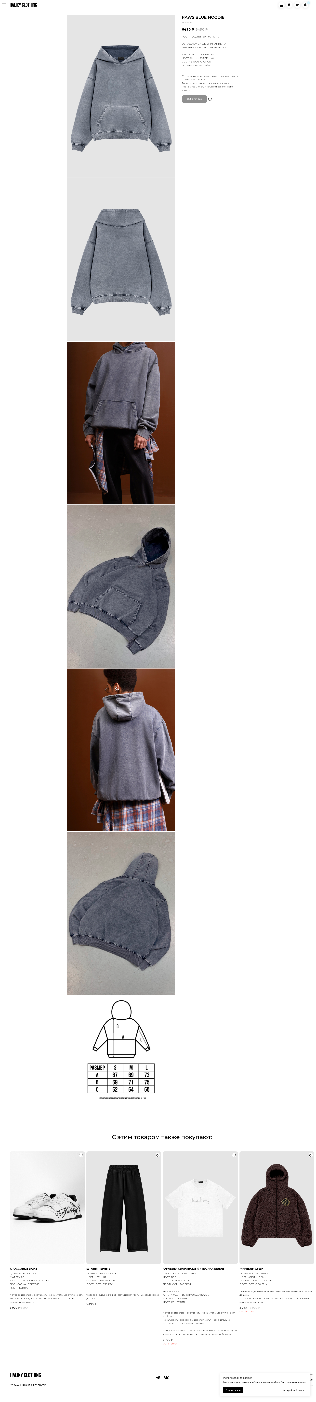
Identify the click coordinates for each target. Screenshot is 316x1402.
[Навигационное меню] (4, 5)
